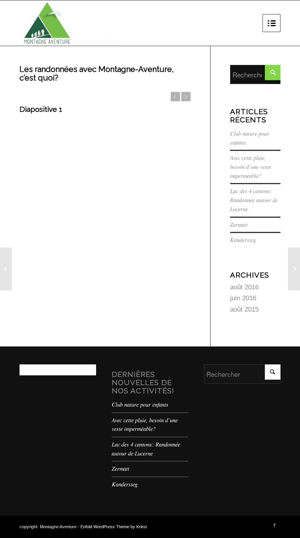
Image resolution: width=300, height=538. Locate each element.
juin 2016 (243, 298)
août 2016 (244, 287)
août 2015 (244, 309)
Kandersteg (243, 240)
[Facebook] (274, 525)
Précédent (175, 96)
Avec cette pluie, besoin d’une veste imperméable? (250, 166)
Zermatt (239, 224)
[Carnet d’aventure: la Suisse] (6, 269)
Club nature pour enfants (140, 404)
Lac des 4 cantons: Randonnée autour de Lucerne (254, 199)
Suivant (186, 96)
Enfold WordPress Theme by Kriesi (113, 526)
